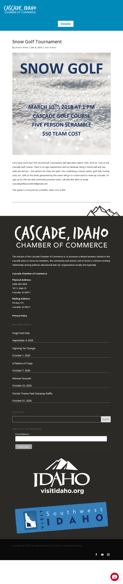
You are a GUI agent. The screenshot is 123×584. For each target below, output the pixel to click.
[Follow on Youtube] (102, 554)
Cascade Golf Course (22, 167)
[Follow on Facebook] (96, 554)
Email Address (23, 434)
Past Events (50, 47)
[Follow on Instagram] (108, 554)
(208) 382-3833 (19, 284)
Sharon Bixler (21, 47)
